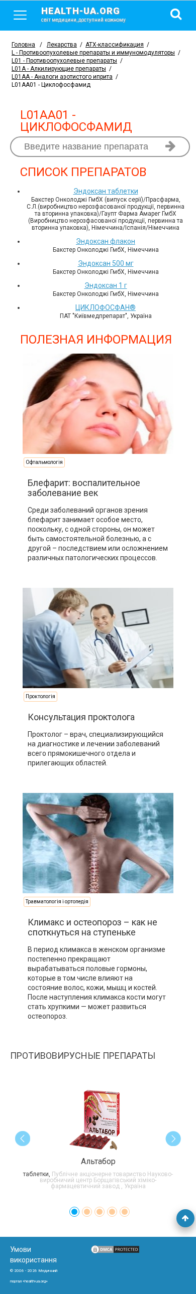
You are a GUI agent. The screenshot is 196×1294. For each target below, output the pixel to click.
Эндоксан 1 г (105, 285)
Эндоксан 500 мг (106, 263)
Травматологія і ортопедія (57, 901)
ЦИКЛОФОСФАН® (105, 307)
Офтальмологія (44, 462)
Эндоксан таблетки (105, 191)
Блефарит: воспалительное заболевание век (84, 487)
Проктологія (40, 696)
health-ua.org (83, 14)
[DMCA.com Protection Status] (115, 1252)
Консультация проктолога (81, 717)
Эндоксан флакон (105, 241)
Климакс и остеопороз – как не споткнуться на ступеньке (92, 927)
